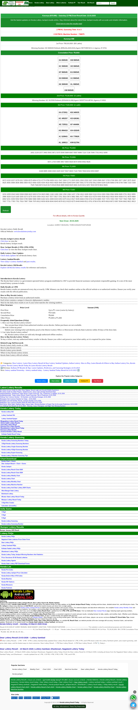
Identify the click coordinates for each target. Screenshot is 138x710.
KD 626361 (74, 118)
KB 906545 (74, 60)
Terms (21, 698)
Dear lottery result (80, 682)
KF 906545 (63, 72)
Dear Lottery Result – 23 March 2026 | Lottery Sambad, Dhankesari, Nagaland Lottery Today (42, 649)
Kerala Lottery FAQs (8, 536)
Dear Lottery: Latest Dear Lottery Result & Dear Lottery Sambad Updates (40, 363)
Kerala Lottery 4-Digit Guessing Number (15, 449)
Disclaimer (27, 698)
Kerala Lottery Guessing (10, 521)
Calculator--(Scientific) (9, 506)
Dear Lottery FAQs (8, 542)
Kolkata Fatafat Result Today (11, 434)
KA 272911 (63, 112)
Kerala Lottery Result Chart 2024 (12, 472)
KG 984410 (63, 130)
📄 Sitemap (55, 698)
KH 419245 (74, 130)
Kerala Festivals (7, 588)
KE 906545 (75, 66)
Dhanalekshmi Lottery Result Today (12, 428)
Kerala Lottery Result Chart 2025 (12, 469)
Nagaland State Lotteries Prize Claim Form (16, 539)
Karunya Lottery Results (8, 430)
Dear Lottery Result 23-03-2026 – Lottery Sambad (22, 638)
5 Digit (4, 518)
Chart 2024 (47, 669)
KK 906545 (63, 84)
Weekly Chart (34, 669)
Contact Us (36, 698)
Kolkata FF (84, 381)
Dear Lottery (55, 381)
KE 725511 (63, 124)
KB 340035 (74, 112)
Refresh (6, 211)
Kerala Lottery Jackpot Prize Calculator (14, 573)
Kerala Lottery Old (8, 412)
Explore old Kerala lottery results (13, 268)
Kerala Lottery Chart (8, 478)
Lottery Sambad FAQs (9, 545)
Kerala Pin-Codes (7, 570)
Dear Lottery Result (88, 669)
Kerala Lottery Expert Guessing (12, 452)
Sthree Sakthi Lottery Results (10, 423)
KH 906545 (63, 78)
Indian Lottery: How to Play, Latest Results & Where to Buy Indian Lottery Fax (99, 363)
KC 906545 (63, 66)
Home (30, 3)
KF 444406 (74, 124)
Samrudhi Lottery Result (9, 424)
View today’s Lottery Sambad (12, 262)
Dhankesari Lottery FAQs (10, 551)
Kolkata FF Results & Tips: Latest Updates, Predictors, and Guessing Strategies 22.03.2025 (45, 368)
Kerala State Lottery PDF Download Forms (16, 563)
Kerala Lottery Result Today (108, 669)
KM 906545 (69, 90)
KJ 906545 (75, 78)
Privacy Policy (46, 698)
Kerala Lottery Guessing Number (12, 524)
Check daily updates (8, 256)
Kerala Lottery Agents (9, 560)
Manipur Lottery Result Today (11, 499)
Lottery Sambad (70, 381)
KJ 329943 (63, 136)
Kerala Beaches (7, 579)
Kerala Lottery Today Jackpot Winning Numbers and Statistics (22, 554)
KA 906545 (63, 60)
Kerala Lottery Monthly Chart (11, 481)
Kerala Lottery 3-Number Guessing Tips (15, 455)
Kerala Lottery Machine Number (12, 484)
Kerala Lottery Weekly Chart (11, 475)
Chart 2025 (58, 669)
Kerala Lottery (41, 381)
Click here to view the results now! (69, 24)
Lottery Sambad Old (8, 415)
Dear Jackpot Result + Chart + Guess (14, 463)
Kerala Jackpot (6, 466)
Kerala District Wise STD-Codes (12, 576)
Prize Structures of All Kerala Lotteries (14, 557)
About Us (14, 698)
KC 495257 (63, 118)
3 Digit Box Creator (8, 503)
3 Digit (4, 512)
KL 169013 (63, 142)
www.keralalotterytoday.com (25, 231)
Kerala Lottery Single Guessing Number (15, 446)
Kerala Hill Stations (8, 582)
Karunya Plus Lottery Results (10, 426)
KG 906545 (74, 72)
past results (31, 262)
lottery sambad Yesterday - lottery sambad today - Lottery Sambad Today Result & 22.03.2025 (41, 370)
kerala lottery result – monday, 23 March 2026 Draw (23, 624)
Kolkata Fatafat (37, 617)
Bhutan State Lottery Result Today (13, 496)
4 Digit (4, 515)
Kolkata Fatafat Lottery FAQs (11, 548)
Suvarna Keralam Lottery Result (11, 431)
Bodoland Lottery (7, 493)
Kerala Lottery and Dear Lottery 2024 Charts (16, 487)
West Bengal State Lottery (10, 490)
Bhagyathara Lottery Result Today (12, 421)
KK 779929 (74, 136)
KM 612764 (74, 142)
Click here (4, 241)
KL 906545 (75, 84)
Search (113, 3)
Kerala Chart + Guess (9, 461)
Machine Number (71, 669)
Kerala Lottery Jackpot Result (30, 607)
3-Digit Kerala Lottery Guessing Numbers (15, 443)
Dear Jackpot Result (100, 611)
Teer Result (97, 381)
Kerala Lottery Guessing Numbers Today (15, 440)
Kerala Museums (7, 585)
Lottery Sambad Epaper (9, 418)
